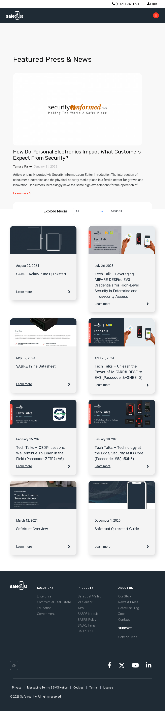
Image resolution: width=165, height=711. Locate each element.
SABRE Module (88, 614)
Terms (93, 687)
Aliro (81, 608)
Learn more (21, 193)
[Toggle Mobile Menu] (156, 15)
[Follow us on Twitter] (122, 665)
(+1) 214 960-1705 (127, 3)
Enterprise (44, 596)
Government (46, 614)
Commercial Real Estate (54, 602)
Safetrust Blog (128, 608)
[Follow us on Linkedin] (148, 666)
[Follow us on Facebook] (109, 666)
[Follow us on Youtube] (135, 666)
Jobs (121, 614)
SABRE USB (86, 631)
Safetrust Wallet (89, 596)
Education (44, 608)
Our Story (125, 596)
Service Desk (127, 637)
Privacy (16, 687)
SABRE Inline (87, 625)
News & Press (128, 602)
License (108, 687)
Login (153, 3)
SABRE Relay (87, 620)
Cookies (78, 687)
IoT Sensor (85, 602)
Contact (124, 620)
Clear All (116, 210)
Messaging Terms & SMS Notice (47, 687)
